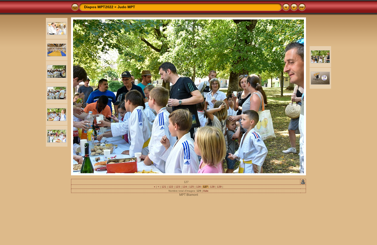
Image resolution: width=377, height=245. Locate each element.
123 (178, 186)
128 (212, 186)
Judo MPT (126, 7)
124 (185, 186)
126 (198, 186)
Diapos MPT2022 (98, 7)
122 (171, 186)
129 (219, 186)
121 (164, 186)
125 (191, 186)
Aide (206, 190)
